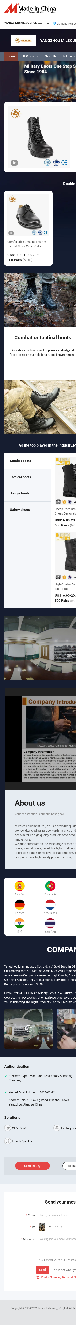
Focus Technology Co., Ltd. (53, 1308)
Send (42, 1270)
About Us (50, 56)
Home (11, 56)
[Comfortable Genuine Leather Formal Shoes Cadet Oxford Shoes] (28, 215)
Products (32, 56)
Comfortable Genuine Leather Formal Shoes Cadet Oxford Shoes (26, 244)
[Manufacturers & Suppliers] (30, 8)
